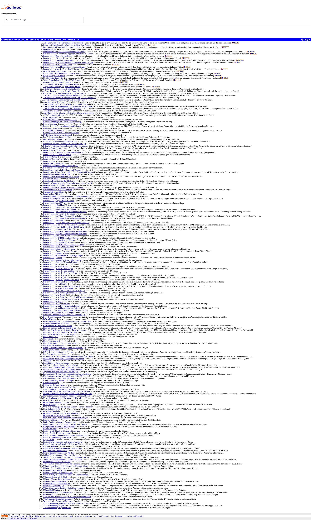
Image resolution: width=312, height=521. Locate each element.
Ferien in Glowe (49, 161)
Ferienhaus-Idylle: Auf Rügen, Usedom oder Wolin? (63, 187)
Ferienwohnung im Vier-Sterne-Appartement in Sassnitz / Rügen (68, 54)
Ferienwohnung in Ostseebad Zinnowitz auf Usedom (63, 245)
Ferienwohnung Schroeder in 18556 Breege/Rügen (63, 255)
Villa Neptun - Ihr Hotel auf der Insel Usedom (61, 84)
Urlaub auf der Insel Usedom (54, 470)
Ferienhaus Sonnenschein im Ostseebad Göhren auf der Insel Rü (68, 183)
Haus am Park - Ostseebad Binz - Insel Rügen (61, 332)
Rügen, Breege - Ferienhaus (54, 76)
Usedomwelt (48, 494)
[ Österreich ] (23, 518)
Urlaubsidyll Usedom (51, 490)
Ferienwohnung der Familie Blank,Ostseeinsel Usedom (64, 218)
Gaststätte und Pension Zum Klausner (57, 326)
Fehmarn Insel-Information (53, 150)
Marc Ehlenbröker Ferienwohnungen (57, 389)
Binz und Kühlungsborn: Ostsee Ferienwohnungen (63, 122)
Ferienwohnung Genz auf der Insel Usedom (60, 225)
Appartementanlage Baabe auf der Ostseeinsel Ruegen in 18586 (67, 100)
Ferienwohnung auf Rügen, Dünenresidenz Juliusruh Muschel (67, 216)
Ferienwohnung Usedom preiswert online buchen (62, 260)
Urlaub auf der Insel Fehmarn (54, 468)
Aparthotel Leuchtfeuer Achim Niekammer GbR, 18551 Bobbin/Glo (69, 98)
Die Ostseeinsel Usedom (52, 139)
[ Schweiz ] (33, 518)
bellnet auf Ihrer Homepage (112, 516)
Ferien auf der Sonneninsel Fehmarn (57, 155)
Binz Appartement (50, 117)
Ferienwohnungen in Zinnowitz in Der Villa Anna (62, 299)
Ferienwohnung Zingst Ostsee (54, 203)
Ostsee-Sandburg (49, 405)
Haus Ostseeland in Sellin (53, 341)
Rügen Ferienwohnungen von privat (57, 437)
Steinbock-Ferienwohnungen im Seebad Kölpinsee (62, 459)
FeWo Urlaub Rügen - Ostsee (54, 71)
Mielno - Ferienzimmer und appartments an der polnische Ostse (67, 394)
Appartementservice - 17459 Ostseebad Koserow (62, 109)
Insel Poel (47, 361)
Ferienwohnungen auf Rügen (54, 275)
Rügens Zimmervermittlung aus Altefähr (58, 453)
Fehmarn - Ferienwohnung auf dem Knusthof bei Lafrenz (65, 146)
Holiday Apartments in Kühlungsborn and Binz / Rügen (64, 348)
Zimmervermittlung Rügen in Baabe (57, 508)
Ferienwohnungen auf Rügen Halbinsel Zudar (61, 280)
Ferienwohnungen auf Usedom (55, 282)
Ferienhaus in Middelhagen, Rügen (56, 174)
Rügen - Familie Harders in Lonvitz (57, 433)
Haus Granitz (48, 339)
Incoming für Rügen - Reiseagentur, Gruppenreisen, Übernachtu (68, 356)
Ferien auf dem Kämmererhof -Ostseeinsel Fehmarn (63, 152)
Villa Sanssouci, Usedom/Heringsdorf (57, 499)
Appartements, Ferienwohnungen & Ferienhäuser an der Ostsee (67, 106)
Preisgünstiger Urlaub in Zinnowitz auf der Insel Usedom (65, 424)
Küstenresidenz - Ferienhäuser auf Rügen (59, 378)
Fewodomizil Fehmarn (52, 317)
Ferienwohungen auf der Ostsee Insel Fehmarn (61, 69)
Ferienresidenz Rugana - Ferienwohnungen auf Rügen (64, 52)
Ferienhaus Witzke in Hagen (54, 185)
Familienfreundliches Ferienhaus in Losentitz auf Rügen (64, 144)
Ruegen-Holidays (50, 446)
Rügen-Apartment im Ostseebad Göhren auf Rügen (63, 444)
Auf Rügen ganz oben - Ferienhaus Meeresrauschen (63, 43)
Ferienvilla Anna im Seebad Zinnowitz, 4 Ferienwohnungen (66, 196)
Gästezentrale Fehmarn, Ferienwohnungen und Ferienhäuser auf (68, 321)
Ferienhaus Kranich (50, 179)
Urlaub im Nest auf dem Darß (54, 481)
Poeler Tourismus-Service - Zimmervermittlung (61, 422)
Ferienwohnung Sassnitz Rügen (55, 253)
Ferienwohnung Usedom (52, 258)
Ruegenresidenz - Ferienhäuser (55, 451)
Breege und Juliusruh (51, 128)
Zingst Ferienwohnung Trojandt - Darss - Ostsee (61, 87)
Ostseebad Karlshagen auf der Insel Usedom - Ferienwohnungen (68, 407)
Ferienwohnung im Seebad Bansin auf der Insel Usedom (65, 231)
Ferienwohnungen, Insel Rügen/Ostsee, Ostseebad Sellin (65, 310)
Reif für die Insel (49, 429)
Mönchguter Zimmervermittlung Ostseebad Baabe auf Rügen (66, 396)
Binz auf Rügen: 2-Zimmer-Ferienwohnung (60, 120)
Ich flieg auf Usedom (51, 350)
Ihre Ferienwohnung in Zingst (54, 354)
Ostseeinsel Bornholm (51, 411)
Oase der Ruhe (49, 400)
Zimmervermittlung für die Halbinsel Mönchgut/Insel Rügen (66, 503)
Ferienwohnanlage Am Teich (54, 198)
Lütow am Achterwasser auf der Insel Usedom (61, 387)
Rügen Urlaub (48, 440)
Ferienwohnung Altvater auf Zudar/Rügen (59, 207)
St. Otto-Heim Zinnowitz (53, 78)
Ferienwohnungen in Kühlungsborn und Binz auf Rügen (65, 293)
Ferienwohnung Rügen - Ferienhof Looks (59, 249)
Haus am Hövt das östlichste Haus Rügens (59, 328)
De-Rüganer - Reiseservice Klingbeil (57, 135)
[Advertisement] (107, 6)
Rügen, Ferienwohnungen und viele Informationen (62, 442)
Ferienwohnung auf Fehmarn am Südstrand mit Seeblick (65, 212)
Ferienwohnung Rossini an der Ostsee (58, 60)
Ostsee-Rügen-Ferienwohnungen (56, 402)
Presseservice (130, 516)
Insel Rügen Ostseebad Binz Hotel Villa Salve (61, 367)
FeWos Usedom (49, 319)
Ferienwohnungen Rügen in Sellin (56, 304)
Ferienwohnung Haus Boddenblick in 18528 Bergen (63, 227)
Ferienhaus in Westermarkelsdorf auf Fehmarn (61, 177)
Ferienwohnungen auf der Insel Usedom (58, 271)
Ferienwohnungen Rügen (53, 302)
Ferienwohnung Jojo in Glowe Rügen (57, 56)
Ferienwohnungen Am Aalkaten (55, 266)
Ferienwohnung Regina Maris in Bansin (58, 201)
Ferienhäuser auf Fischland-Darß (55, 168)
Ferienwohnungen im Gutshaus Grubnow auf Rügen (63, 286)
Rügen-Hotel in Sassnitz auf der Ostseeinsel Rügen (63, 448)
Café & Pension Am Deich (53, 130)
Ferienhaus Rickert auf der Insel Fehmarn (59, 181)
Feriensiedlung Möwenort (53, 194)
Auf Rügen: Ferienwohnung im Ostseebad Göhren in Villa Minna (68, 113)
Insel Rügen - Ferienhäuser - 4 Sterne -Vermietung (62, 365)
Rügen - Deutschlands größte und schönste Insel (61, 431)
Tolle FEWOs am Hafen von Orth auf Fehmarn (61, 464)
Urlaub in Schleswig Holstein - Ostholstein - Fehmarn (64, 488)
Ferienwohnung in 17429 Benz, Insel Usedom (61, 238)
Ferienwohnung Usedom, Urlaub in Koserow (60, 262)
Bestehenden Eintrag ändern (19, 516)
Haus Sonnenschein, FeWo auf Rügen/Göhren (61, 343)
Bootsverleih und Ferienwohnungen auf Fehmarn (62, 126)
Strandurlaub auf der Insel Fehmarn (56, 462)
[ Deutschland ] (13, 518)
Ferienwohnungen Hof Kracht (55, 284)
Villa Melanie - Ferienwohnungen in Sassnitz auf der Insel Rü (67, 497)
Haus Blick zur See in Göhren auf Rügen (59, 334)
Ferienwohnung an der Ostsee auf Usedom (59, 209)
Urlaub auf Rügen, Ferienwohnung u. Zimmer (61, 479)
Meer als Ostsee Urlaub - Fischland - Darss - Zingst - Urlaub (66, 391)
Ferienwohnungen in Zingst (54, 295)
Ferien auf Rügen (50, 157)
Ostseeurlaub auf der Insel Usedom (56, 416)
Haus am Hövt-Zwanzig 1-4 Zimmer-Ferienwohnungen (64, 330)
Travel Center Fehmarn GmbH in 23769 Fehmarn (62, 80)
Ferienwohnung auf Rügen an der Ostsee (59, 214)
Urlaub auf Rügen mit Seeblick (55, 477)
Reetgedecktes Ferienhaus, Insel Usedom (59, 426)
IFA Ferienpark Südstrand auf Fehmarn (58, 352)
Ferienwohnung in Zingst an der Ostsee (58, 247)
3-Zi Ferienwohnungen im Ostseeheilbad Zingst (61, 89)
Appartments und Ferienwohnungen (57, 111)
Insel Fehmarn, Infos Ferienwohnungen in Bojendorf (63, 359)
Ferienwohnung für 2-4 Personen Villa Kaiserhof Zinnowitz (66, 223)
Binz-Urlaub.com (50, 124)
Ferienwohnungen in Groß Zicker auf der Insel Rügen (64, 291)
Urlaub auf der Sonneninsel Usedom (57, 82)
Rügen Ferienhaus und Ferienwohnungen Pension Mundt (65, 435)
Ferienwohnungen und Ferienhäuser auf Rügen (61, 308)
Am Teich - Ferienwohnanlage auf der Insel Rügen (62, 95)
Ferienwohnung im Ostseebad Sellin (57, 229)
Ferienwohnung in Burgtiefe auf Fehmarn (59, 240)
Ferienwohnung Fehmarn (53, 220)
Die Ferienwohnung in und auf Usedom (58, 137)
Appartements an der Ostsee (54, 102)
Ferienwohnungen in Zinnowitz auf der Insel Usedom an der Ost (68, 297)
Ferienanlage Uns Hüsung (53, 163)
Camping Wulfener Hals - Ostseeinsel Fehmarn (61, 133)
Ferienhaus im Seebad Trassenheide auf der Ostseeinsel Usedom (68, 172)
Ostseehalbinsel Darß (51, 409)
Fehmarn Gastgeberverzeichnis (55, 148)
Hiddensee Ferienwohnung (53, 345)
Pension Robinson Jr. (51, 420)
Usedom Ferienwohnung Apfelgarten (57, 492)
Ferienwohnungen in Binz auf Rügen (57, 65)
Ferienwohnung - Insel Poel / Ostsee (57, 205)
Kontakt (140, 516)
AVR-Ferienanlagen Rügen (53, 115)
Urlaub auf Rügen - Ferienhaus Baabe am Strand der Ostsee (66, 475)
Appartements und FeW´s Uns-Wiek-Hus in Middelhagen (65, 104)
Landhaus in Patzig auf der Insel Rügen (58, 380)
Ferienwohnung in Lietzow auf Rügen (58, 242)
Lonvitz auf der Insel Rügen (54, 385)
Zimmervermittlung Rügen (53, 505)
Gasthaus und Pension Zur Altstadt (56, 323)
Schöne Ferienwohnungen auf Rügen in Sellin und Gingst (65, 457)
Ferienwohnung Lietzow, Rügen (55, 58)
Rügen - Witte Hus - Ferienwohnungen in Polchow (63, 73)
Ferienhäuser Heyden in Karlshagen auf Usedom (62, 170)
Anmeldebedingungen (38, 516)
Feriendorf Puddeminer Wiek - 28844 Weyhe (60, 166)
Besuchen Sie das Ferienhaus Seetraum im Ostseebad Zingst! (66, 45)
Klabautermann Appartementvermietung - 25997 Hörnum (65, 376)
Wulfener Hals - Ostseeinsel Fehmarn (57, 501)
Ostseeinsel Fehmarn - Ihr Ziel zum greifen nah (61, 413)
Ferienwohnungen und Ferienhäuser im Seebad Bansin (64, 67)
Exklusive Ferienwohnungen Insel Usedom (60, 141)
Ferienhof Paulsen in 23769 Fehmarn (57, 190)
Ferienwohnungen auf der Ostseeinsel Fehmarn (61, 273)
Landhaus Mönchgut (51, 383)
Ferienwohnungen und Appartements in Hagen (61, 306)
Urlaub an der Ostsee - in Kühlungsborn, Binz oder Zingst (65, 466)
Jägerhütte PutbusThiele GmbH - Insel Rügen (60, 372)
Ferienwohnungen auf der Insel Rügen (58, 269)
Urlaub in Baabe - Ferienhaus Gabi (56, 484)
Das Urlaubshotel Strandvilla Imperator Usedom (61, 47)
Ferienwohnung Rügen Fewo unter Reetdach (60, 251)
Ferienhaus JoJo (49, 49)
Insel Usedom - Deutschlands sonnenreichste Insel (62, 369)
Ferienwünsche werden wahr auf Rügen (58, 312)
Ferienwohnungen (50, 264)
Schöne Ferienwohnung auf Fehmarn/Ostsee (60, 455)
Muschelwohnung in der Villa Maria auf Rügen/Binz (63, 398)
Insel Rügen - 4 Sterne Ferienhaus (56, 363)
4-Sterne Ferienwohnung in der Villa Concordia (61, 91)
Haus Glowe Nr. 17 (50, 337)
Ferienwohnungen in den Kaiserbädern (58, 288)
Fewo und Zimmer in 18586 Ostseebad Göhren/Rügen (64, 315)
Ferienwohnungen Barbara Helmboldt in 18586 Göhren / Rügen (68, 63)
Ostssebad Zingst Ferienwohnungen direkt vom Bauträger (65, 418)
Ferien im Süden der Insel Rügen (56, 159)
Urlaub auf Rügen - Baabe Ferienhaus (58, 473)
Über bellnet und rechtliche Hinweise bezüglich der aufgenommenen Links (75, 516)
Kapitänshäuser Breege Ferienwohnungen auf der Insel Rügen (67, 374)
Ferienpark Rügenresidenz (53, 192)
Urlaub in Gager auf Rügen (53, 486)
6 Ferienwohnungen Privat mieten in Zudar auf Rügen (64, 93)
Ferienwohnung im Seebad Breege (56, 236)
